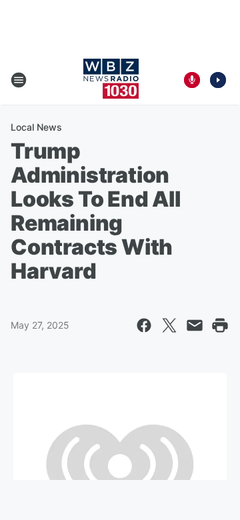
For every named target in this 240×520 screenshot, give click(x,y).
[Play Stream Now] (218, 80)
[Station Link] (111, 80)
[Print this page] (220, 325)
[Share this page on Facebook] (144, 325)
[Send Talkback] (192, 80)
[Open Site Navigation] (19, 80)
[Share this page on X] (169, 325)
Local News (36, 127)
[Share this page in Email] (194, 325)
